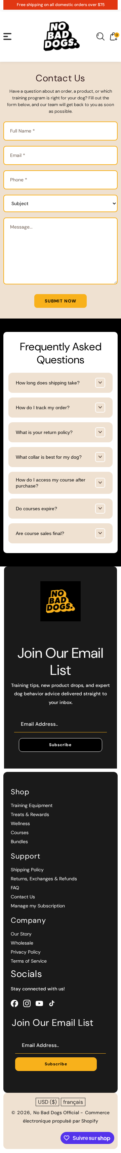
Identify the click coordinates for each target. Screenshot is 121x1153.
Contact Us (23, 897)
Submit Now (60, 301)
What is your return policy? (44, 432)
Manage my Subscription (38, 906)
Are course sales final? (40, 533)
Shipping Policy (27, 870)
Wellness (20, 823)
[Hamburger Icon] (7, 36)
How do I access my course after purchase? (50, 483)
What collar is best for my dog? (49, 457)
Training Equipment (31, 805)
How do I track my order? (43, 407)
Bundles (19, 841)
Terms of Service (29, 961)
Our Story (21, 934)
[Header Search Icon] (100, 36)
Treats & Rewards (30, 814)
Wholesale (22, 943)
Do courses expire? (36, 508)
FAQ (15, 888)
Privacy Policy (26, 952)
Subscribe (60, 744)
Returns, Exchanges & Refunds (44, 879)
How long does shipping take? (48, 382)
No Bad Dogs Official (56, 1113)
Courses (20, 832)
